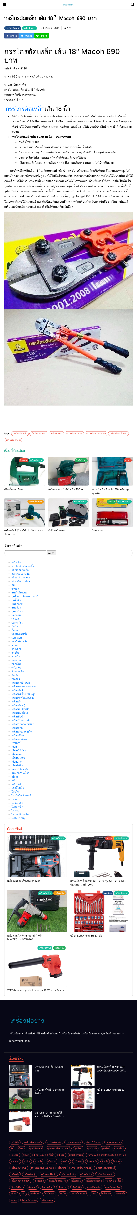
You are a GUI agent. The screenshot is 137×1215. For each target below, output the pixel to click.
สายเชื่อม (16, 648)
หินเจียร (15, 678)
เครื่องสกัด (17, 727)
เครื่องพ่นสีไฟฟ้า (20, 708)
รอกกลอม (16, 637)
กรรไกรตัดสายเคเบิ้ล (22, 566)
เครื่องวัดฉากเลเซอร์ (22, 724)
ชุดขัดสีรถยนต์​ (19, 592)
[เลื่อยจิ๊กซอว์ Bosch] (24, 471)
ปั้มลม (14, 630)
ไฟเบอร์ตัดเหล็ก (20, 814)
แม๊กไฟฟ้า (16, 784)
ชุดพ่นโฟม (17, 611)
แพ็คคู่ (14, 776)
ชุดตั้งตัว (16, 600)
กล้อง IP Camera (20, 577)
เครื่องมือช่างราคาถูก (96, 433)
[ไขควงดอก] (112, 512)
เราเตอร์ (16, 742)
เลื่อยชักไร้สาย (19, 750)
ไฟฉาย (15, 810)
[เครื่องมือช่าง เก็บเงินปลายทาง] (37, 856)
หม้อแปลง (16, 660)
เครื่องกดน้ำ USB (20, 682)
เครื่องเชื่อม (17, 735)
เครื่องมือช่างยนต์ (74, 433)
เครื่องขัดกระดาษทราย (23, 686)
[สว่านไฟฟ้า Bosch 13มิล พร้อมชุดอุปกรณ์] (112, 471)
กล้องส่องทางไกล (20, 581)
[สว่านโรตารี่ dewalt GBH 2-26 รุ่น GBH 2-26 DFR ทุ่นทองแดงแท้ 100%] (100, 856)
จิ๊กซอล (15, 588)
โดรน (14, 799)
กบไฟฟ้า (16, 562)
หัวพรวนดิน (17, 671)
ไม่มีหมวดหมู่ (18, 817)
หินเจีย (15, 675)
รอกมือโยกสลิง (19, 641)
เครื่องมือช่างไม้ (13, 440)
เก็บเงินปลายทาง (39, 433)
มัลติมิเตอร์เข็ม (19, 633)
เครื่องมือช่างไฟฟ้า (118, 433)
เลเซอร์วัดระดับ (20, 769)
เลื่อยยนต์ (16, 754)
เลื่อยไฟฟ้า (17, 765)
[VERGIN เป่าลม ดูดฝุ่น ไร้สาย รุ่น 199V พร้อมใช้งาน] (37, 966)
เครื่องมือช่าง (56, 433)
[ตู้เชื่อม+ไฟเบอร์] (68, 512)
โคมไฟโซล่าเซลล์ (21, 795)
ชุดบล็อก (16, 607)
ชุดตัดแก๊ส (17, 603)
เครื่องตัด (16, 701)
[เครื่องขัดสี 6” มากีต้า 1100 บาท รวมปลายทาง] (24, 512)
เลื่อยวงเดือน (18, 757)
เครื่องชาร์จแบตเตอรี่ (22, 697)
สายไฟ (15, 652)
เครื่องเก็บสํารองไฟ (21, 731)
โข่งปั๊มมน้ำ (17, 787)
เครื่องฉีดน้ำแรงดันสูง (23, 693)
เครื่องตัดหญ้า (18, 705)
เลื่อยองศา (16, 761)
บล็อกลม (16, 615)
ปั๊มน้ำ (14, 626)
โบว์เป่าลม (17, 802)
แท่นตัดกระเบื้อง (20, 772)
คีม (13, 584)
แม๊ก (13, 780)
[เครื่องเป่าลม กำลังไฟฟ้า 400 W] (68, 471)
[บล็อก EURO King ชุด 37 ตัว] (100, 911)
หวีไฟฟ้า (16, 667)
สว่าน (14, 645)
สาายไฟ (15, 656)
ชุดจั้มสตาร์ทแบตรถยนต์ (24, 596)
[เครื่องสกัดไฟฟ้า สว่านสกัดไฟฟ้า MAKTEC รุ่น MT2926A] (37, 911)
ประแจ (15, 618)
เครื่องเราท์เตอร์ (20, 739)
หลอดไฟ (16, 663)
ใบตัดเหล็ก (17, 806)
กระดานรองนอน (20, 573)
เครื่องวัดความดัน (21, 720)
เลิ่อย (14, 746)
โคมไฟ (15, 791)
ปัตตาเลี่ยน (17, 622)
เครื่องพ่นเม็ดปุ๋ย (20, 712)
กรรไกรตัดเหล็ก (25, 108)
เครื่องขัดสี (17, 690)
